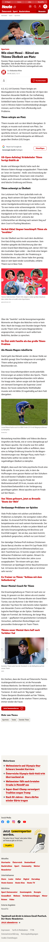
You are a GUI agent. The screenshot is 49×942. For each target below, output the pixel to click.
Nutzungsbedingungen (29, 934)
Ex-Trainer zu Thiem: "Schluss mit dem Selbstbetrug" (21, 579)
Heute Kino (20, 883)
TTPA (32, 930)
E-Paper (8, 2)
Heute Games (7, 883)
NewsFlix (41, 2)
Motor (44, 896)
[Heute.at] (7, 6)
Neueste (42, 11)
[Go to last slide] (2, 279)
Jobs (29, 2)
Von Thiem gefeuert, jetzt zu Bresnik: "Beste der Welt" (21, 500)
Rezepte (37, 892)
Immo (19, 2)
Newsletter (6, 870)
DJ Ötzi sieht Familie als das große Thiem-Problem (23, 343)
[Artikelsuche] (35, 6)
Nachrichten (6, 866)
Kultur (18, 879)
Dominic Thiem (24, 720)
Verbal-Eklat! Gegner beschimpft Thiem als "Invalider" (24, 231)
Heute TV (31, 883)
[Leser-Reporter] (30, 6)
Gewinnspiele (26, 892)
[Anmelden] (39, 6)
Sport (15, 11)
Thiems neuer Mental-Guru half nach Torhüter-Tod (20, 632)
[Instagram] (13, 821)
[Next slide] (46, 279)
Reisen (4, 899)
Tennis (14, 720)
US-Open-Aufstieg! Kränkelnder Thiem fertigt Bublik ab (21, 159)
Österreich (6, 11)
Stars (3, 879)
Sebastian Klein (16, 71)
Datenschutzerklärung (10, 934)
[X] (8, 821)
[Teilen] (3, 80)
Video (11, 899)
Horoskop (35, 879)
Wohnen (16, 896)
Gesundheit (6, 896)
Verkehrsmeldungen (31, 896)
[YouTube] (24, 821)
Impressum (5, 930)
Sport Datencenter (9, 892)
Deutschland (29, 862)
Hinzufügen (40, 148)
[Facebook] (2, 821)
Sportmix (17, 15)
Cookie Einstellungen (9, 938)
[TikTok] (19, 821)
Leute (10, 879)
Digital (26, 879)
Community (26, 866)
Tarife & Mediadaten (20, 930)
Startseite (4, 15)
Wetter (37, 866)
